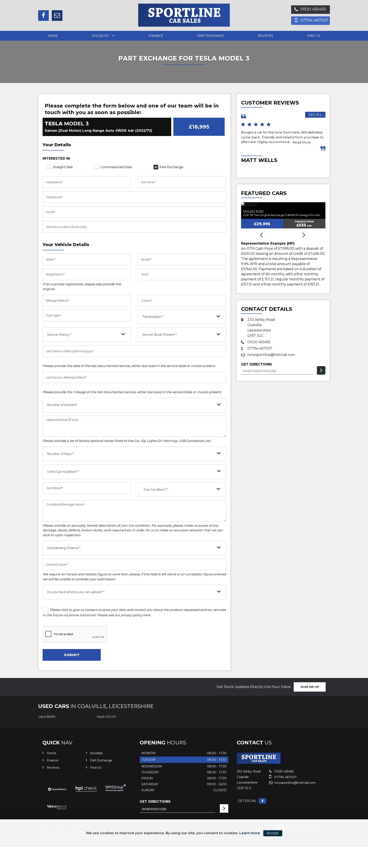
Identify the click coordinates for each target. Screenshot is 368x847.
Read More (302, 142)
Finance (156, 36)
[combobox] (182, 317)
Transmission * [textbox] (152, 317)
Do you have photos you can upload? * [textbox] (75, 592)
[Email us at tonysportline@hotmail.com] (57, 15)
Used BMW (46, 717)
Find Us (313, 36)
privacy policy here (135, 615)
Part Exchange (210, 36)
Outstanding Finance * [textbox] (63, 548)
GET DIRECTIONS (155, 802)
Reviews (265, 36)
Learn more (249, 833)
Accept (273, 833)
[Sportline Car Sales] (258, 763)
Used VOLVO (106, 717)
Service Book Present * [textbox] (159, 335)
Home (53, 36)
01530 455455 (313, 9)
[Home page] (184, 15)
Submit (72, 655)
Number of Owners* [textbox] (62, 405)
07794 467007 (314, 20)
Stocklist (100, 36)
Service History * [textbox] (59, 335)
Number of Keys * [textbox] (60, 454)
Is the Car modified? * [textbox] (63, 472)
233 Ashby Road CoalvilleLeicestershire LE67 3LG (261, 328)
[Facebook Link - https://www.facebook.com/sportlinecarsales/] (43, 15)
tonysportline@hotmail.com (271, 355)
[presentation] (261, 235)
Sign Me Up (309, 687)
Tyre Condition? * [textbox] (155, 490)
